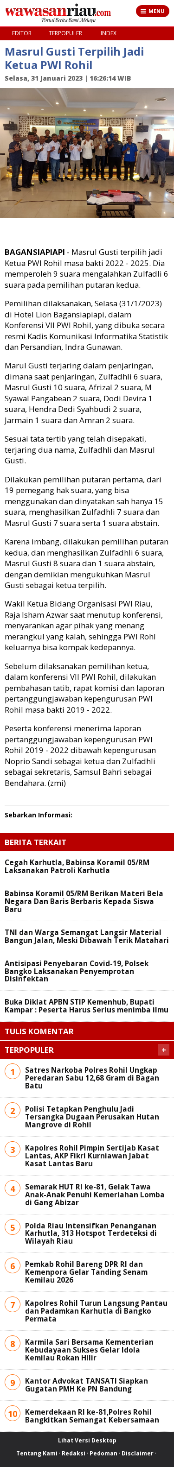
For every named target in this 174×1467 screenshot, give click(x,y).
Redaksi (73, 1453)
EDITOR (22, 33)
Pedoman (103, 1453)
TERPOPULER (65, 33)
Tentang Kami (37, 1453)
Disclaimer (138, 1453)
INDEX (108, 33)
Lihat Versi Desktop (87, 1440)
